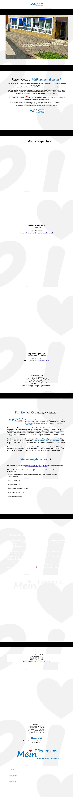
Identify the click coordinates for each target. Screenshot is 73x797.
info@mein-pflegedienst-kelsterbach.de (36, 466)
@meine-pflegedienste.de (42, 360)
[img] (36, 5)
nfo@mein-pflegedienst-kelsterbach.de (39, 661)
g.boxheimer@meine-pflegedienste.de (39, 233)
